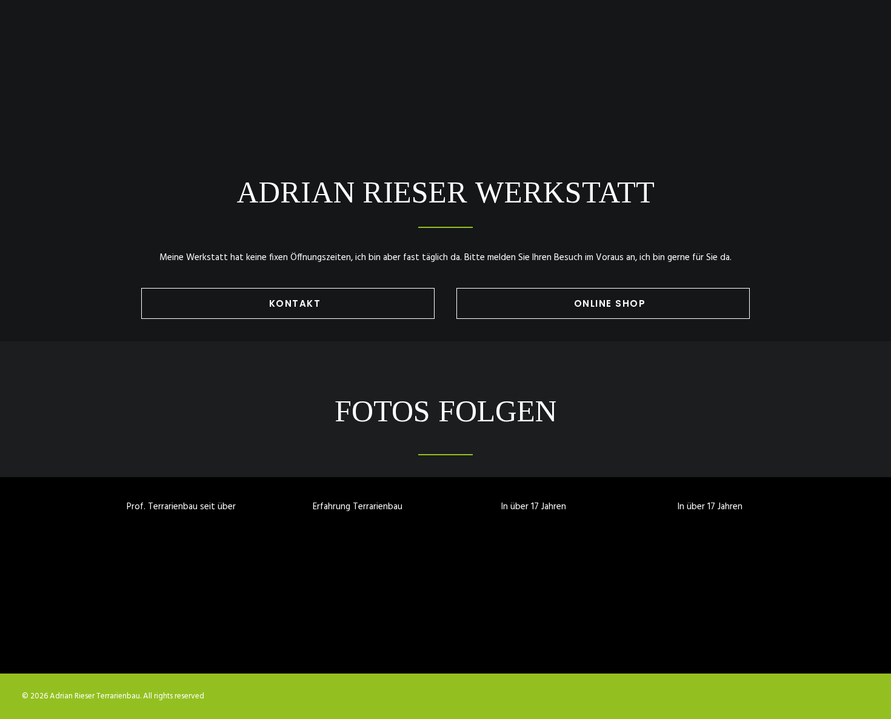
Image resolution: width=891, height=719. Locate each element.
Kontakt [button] (295, 303)
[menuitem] (479, 40)
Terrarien (534, 40)
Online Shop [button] (610, 303)
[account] (843, 40)
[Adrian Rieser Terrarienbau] (46, 40)
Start (479, 40)
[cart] (861, 40)
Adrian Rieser (707, 40)
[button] (825, 40)
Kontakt (777, 40)
